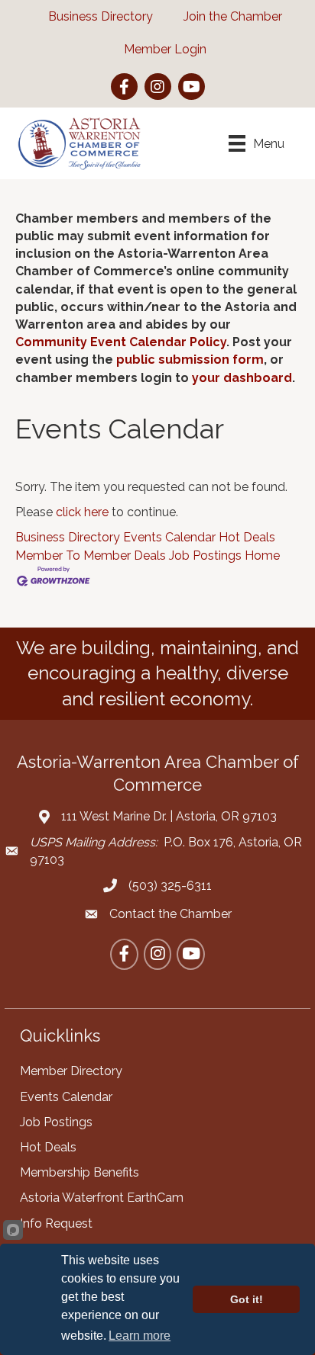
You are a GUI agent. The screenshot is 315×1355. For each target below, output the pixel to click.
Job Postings (205, 555)
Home (262, 555)
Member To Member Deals (90, 555)
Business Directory (67, 537)
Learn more (139, 1335)
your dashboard (242, 378)
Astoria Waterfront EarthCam (101, 1197)
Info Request (56, 1223)
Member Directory (71, 1071)
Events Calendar (169, 537)
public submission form (190, 359)
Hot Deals (247, 537)
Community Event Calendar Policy (120, 342)
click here (82, 512)
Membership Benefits (79, 1172)
